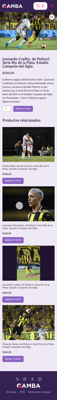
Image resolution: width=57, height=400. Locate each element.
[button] (52, 6)
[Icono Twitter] (17, 379)
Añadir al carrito (23, 109)
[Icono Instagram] (40, 379)
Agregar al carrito (13, 181)
